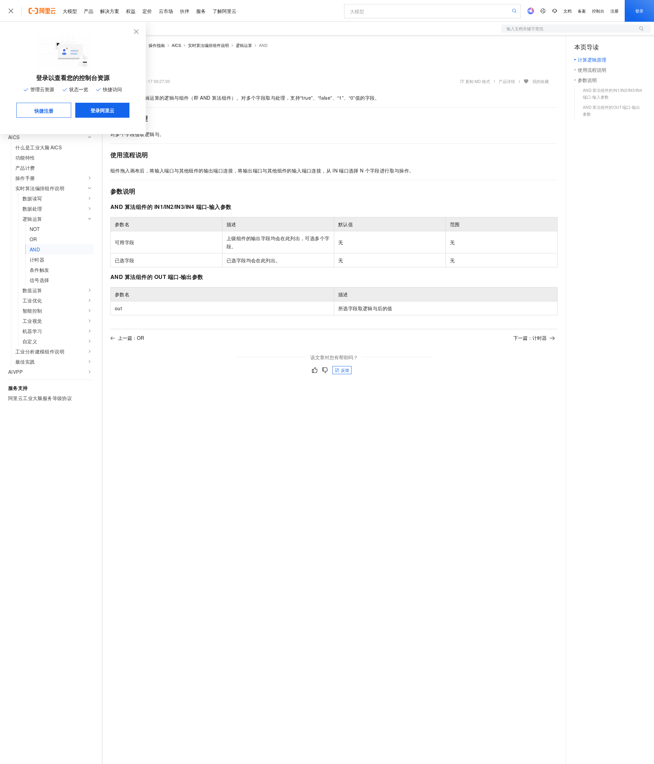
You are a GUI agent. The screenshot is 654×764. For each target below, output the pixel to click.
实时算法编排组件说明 (208, 45)
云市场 (166, 10)
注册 (614, 11)
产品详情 (507, 81)
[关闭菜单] (11, 11)
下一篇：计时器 (530, 337)
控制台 (598, 11)
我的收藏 (540, 81)
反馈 (345, 370)
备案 (582, 11)
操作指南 (157, 45)
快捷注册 (43, 110)
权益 (131, 10)
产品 (88, 10)
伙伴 (184, 10)
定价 (147, 10)
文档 (567, 11)
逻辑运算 (244, 45)
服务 (201, 10)
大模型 (70, 10)
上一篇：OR (131, 337)
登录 (639, 11)
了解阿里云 (224, 10)
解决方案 (109, 10)
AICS (176, 45)
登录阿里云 (102, 110)
